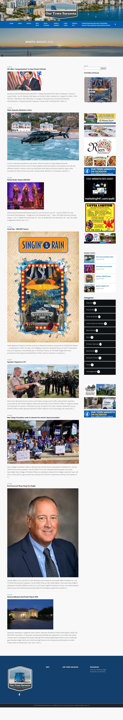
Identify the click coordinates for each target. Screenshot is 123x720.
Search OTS (74, 24)
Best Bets (37, 24)
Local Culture (46, 24)
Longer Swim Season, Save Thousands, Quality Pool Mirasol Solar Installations (96, 24)
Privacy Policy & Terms (68, 705)
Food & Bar (65, 24)
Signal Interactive (85, 705)
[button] (98, 102)
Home (11, 23)
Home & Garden (56, 24)
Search (86, 66)
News (20, 23)
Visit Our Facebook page (98, 670)
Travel (28, 23)
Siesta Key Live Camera (97, 672)
